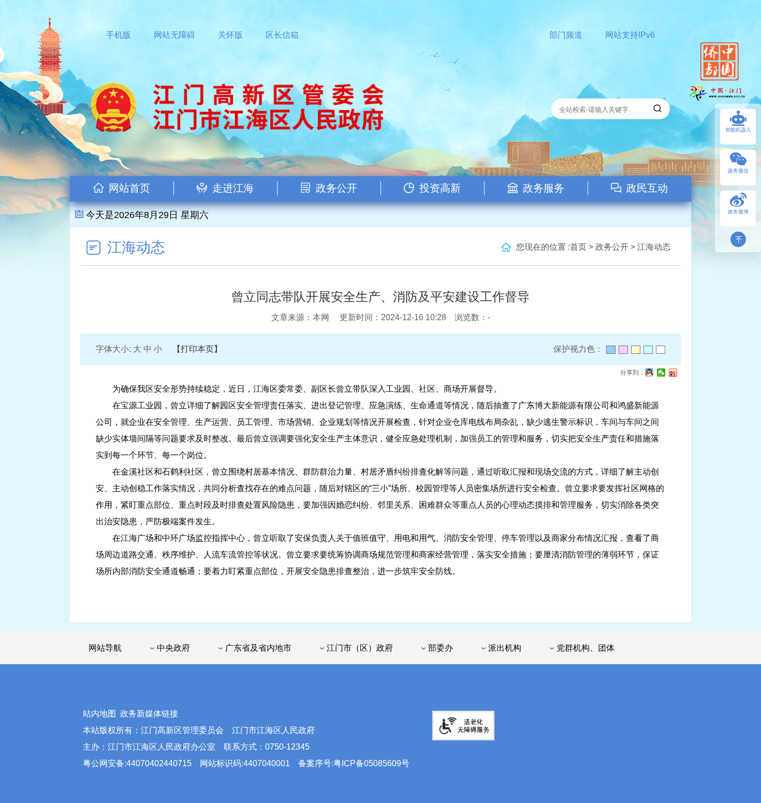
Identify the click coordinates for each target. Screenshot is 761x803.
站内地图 (99, 713)
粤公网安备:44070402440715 (137, 763)
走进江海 (233, 188)
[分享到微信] (661, 372)
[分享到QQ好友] (649, 372)
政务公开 (336, 188)
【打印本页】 (197, 349)
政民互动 (647, 188)
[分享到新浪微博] (673, 372)
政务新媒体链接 (149, 713)
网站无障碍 (174, 35)
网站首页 (129, 188)
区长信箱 (282, 35)
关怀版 (230, 35)
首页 (578, 246)
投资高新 (440, 188)
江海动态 (136, 247)
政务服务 (543, 188)
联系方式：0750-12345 (267, 746)
